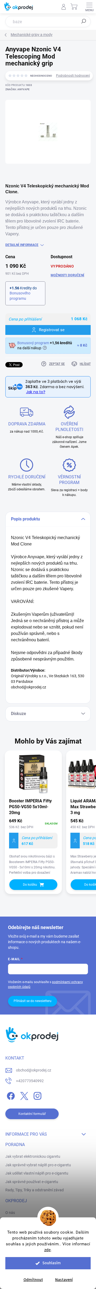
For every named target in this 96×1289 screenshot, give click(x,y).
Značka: (17, 89)
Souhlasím (51, 1263)
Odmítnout (33, 1280)
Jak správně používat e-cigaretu (31, 1182)
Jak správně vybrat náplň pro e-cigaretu (38, 1165)
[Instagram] (36, 1094)
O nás (10, 1212)
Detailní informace (21, 245)
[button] (33, 847)
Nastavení (64, 1280)
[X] (23, 1094)
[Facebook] (10, 1094)
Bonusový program (33, 343)
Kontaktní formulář (32, 1114)
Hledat (84, 21)
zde (47, 1249)
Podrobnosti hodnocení (73, 75)
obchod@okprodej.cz (33, 1070)
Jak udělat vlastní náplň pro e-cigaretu (36, 1173)
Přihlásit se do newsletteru (32, 1001)
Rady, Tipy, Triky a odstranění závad (34, 1190)
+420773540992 (30, 1081)
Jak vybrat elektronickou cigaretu (32, 1156)
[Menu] (89, 6)
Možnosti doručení (67, 275)
